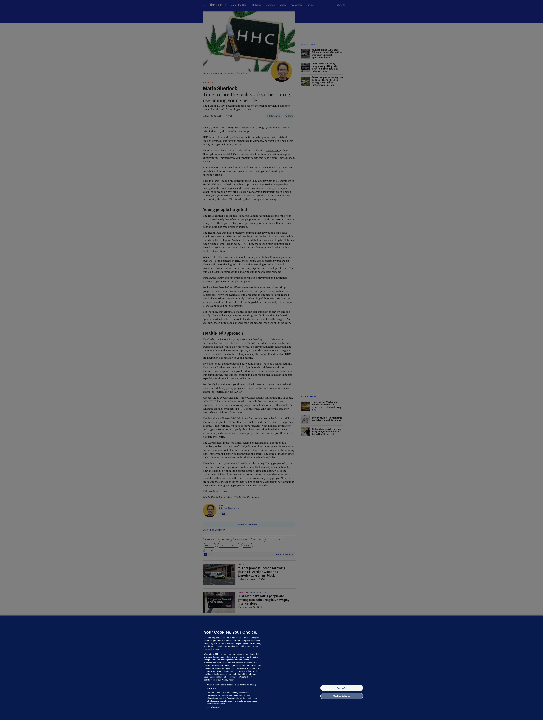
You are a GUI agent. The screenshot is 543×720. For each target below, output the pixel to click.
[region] (271, 668)
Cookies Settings (341, 696)
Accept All (342, 688)
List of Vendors (213, 707)
